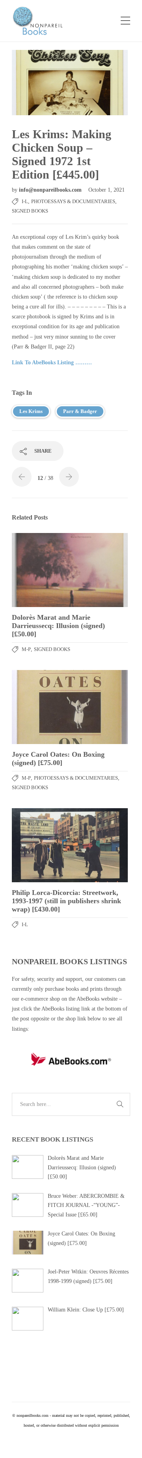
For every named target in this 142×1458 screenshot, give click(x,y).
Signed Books (30, 211)
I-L (25, 201)
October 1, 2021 (106, 190)
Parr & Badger (80, 411)
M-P (26, 649)
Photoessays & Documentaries (73, 201)
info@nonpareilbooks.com (51, 190)
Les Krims (31, 411)
